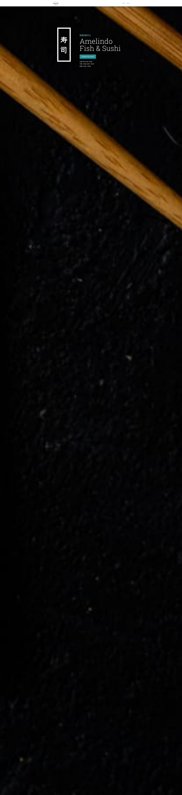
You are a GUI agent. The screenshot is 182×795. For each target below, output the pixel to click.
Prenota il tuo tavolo (88, 56)
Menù (128, 3)
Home (123, 3)
